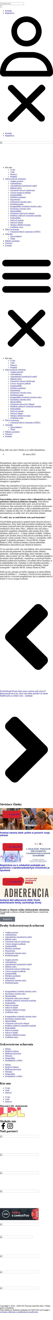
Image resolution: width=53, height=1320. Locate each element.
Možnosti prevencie (13, 1053)
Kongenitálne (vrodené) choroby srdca (26, 206)
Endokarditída (16, 195)
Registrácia (9, 13)
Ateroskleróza (16, 183)
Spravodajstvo (16, 236)
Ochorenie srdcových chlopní (22, 213)
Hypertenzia (15, 200)
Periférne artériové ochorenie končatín (25, 216)
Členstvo (8, 243)
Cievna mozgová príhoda (20, 193)
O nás (12, 170)
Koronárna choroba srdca (20, 209)
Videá (12, 239)
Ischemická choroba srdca (20, 202)
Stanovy (13, 174)
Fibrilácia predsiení (18, 197)
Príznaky (8, 1056)
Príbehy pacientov (12, 241)
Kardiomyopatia (16, 204)
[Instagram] (10, 1126)
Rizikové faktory (12, 1051)
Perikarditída (15, 218)
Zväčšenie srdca (16, 227)
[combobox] (12, 3)
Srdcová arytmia (17, 220)
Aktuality (9, 234)
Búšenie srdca (16, 188)
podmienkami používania (27, 1312)
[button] (26, 73)
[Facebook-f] (3, 1126)
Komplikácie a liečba (13, 1060)
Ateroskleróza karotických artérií (23, 186)
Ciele (12, 172)
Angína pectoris (16, 181)
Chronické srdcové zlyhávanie (22, 190)
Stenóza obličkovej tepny (20, 225)
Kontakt (8, 11)
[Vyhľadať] (1, 6)
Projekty (13, 177)
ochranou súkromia (8, 1312)
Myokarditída (15, 211)
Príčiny (8, 1049)
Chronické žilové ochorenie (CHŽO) (25, 232)
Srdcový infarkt (16, 223)
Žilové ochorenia (12, 229)
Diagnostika (10, 1058)
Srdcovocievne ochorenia (15, 179)
